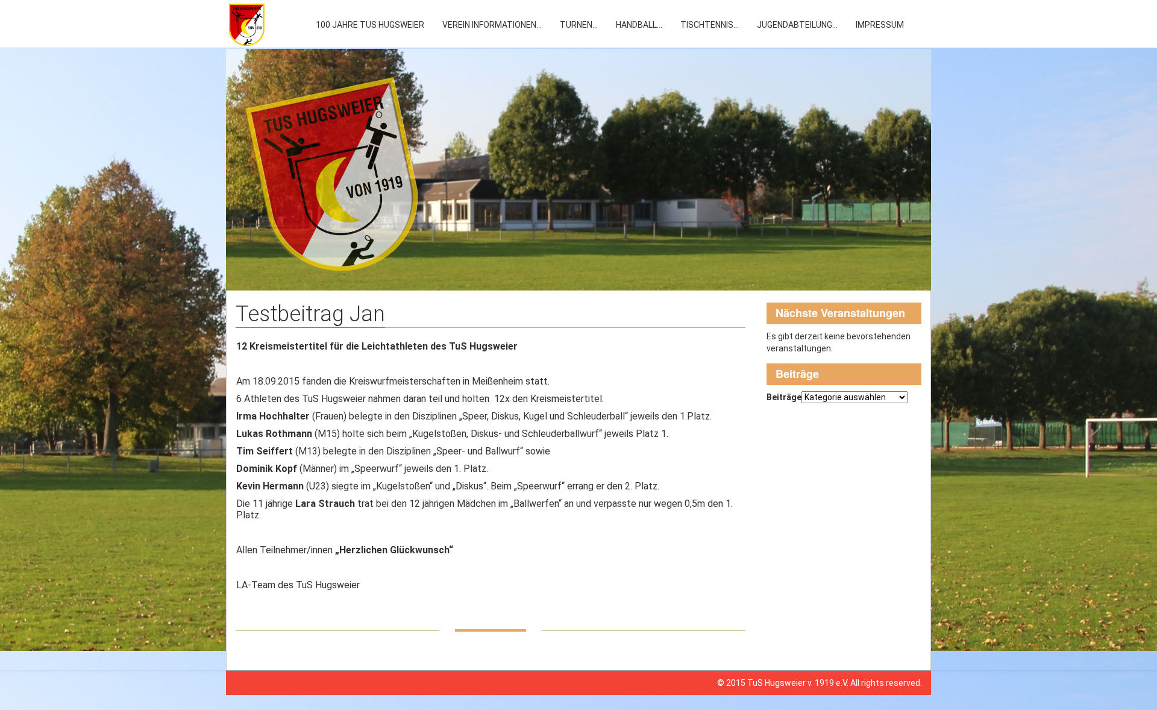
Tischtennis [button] (709, 25)
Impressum (880, 25)
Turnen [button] (579, 25)
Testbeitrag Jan (310, 314)
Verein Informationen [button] (492, 25)
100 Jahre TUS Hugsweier (370, 25)
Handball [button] (639, 25)
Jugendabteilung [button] (797, 25)
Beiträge (784, 397)
